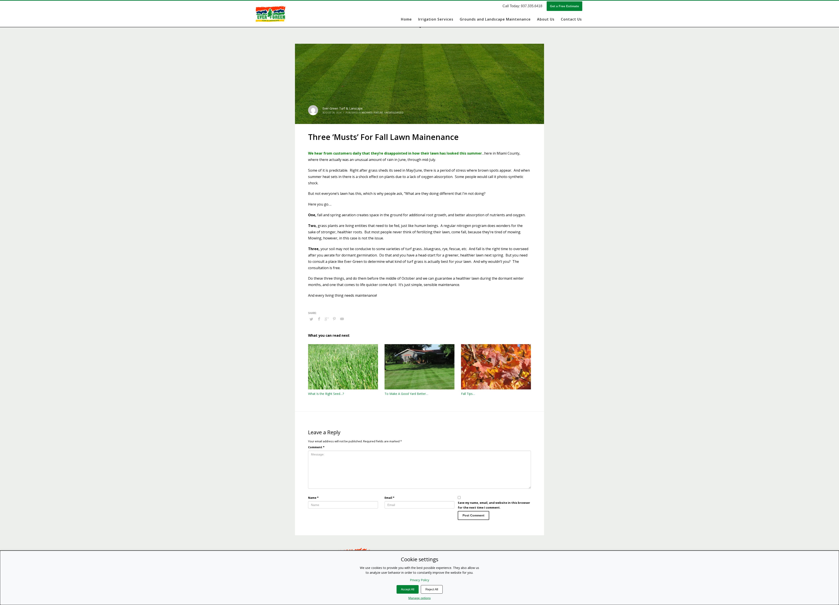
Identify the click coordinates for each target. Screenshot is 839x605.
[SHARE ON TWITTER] (311, 319)
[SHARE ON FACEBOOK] (319, 319)
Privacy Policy (419, 580)
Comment (316, 447)
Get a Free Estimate (564, 6)
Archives (367, 112)
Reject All (431, 589)
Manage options (419, 598)
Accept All (407, 589)
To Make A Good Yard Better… (406, 394)
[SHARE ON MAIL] (342, 319)
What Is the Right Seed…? (326, 394)
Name (313, 498)
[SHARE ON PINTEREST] (334, 319)
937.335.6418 (531, 6)
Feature (378, 112)
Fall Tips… (468, 394)
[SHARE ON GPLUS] (326, 319)
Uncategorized (394, 112)
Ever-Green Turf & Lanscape (342, 108)
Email (389, 498)
